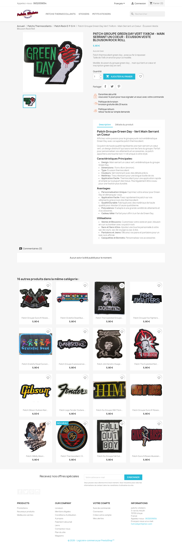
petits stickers (101, 13)
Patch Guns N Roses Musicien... (146, 456)
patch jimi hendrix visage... (109, 364)
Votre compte (101, 503)
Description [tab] (105, 124)
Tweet (112, 86)
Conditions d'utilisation (65, 515)
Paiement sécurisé (63, 522)
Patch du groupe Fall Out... (109, 456)
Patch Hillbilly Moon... (35, 456)
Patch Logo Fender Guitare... (72, 410)
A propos (59, 518)
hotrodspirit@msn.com (141, 524)
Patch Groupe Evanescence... (72, 364)
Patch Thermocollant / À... (72, 456)
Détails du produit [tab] (124, 124)
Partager (105, 86)
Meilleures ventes (25, 515)
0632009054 (39, 3)
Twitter (26, 491)
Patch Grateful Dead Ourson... (35, 364)
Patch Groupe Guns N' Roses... (36, 318)
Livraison (59, 508)
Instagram (37, 491)
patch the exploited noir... (146, 364)
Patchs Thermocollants (61, 13)
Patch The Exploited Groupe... (109, 318)
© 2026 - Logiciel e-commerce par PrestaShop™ (91, 540)
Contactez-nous (62, 529)
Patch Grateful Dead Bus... (72, 318)
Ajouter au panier (119, 76)
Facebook (20, 491)
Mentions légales (63, 511)
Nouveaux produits (26, 511)
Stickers (84, 13)
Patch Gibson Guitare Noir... (35, 410)
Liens (57, 525)
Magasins (59, 535)
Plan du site (60, 532)
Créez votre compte (102, 515)
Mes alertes (98, 518)
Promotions (22, 508)
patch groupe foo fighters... (146, 318)
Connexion (98, 511)
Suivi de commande (101, 508)
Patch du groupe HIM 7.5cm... (109, 410)
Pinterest (119, 86)
